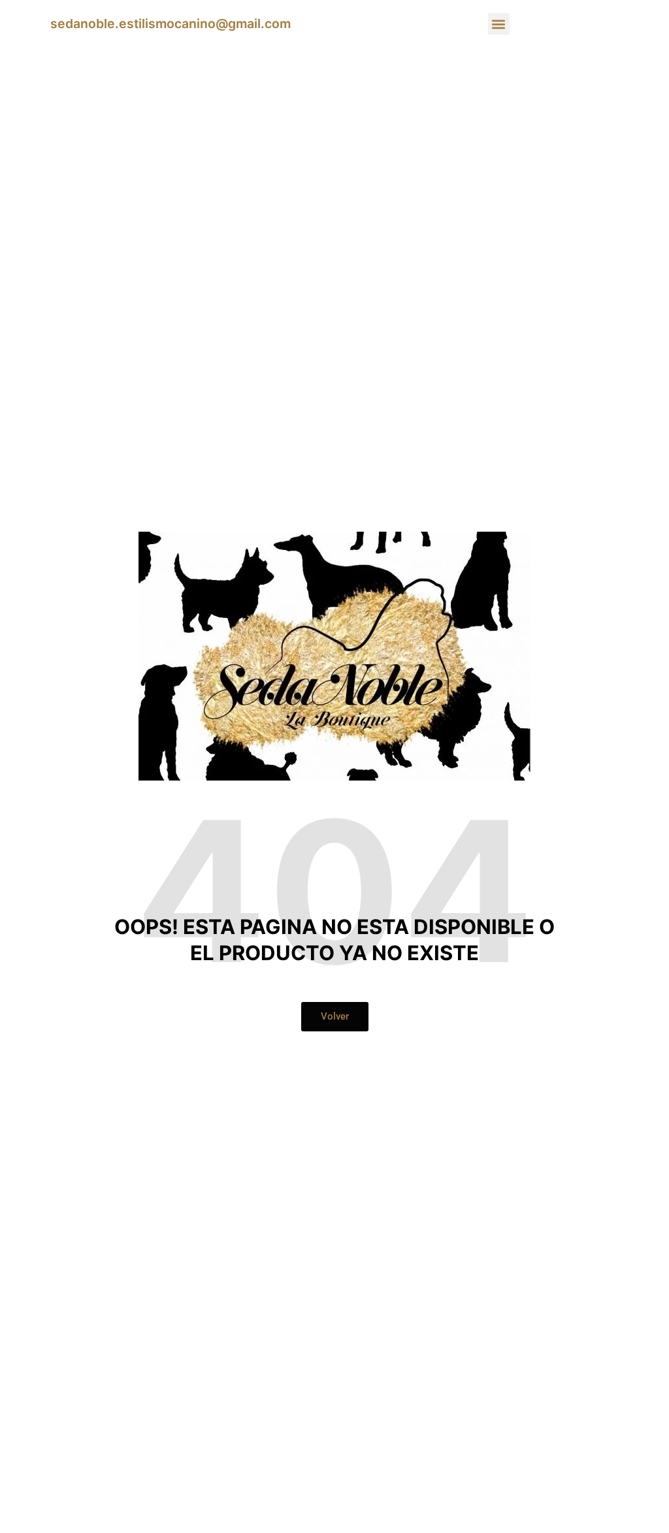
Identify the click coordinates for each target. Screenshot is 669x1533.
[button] (499, 24)
